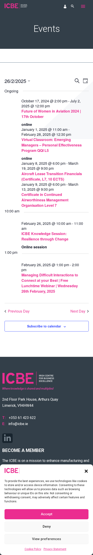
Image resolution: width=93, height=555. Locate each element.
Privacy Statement (55, 549)
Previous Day (19, 311)
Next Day (77, 311)
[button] (86, 471)
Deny (47, 526)
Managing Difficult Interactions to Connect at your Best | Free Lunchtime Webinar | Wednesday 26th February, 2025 (49, 283)
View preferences (46, 539)
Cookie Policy (33, 549)
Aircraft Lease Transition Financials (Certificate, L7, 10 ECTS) (51, 176)
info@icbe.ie (18, 424)
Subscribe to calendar (44, 326)
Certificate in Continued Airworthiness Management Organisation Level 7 (44, 200)
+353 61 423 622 (22, 418)
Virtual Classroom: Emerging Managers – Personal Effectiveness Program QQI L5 (51, 145)
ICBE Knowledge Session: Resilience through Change (44, 236)
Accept (46, 514)
